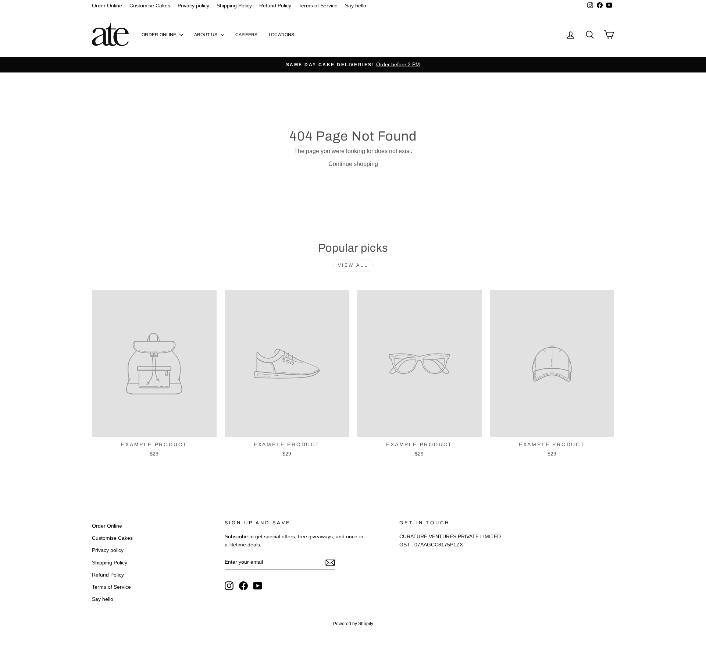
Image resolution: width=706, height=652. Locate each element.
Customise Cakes (149, 5)
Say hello (355, 5)
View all (353, 265)
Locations (282, 34)
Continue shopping (353, 164)
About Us (206, 34)
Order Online (107, 5)
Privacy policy (193, 5)
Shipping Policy (234, 5)
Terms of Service (318, 5)
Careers (246, 34)
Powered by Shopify (353, 623)
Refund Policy (275, 5)
